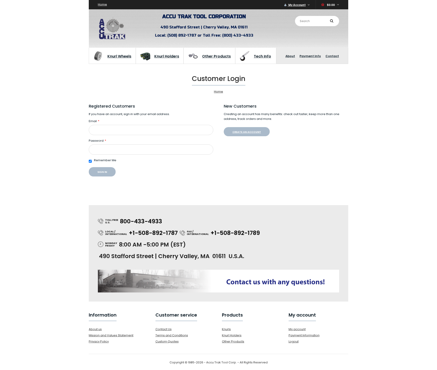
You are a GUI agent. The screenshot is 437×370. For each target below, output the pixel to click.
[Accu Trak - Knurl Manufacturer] (112, 39)
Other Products (233, 341)
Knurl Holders (231, 335)
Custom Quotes (167, 341)
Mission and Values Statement (111, 335)
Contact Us (163, 329)
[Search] (331, 21)
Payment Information (304, 335)
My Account (297, 5)
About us (95, 329)
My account (297, 329)
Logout (294, 341)
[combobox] (317, 21)
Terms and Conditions (171, 335)
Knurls (226, 329)
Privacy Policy (99, 341)
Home (102, 4)
